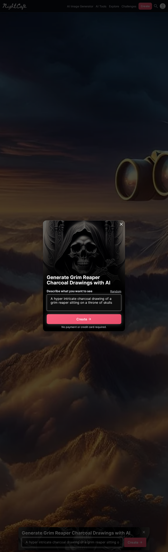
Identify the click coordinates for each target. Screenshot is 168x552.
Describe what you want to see (69, 291)
